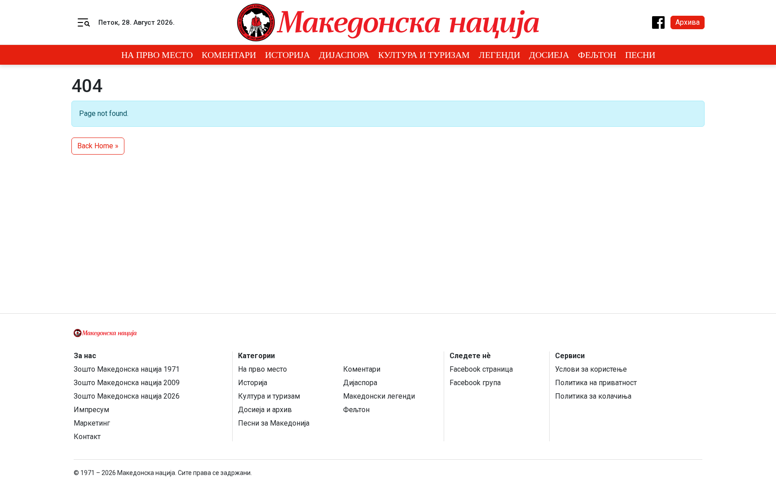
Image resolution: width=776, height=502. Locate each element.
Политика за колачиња (593, 396)
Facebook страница (481, 369)
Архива (687, 22)
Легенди (499, 55)
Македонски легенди (379, 396)
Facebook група (475, 382)
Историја (287, 55)
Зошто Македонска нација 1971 (127, 369)
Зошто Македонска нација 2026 (127, 396)
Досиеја (549, 55)
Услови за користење (591, 369)
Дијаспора (344, 55)
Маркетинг (92, 423)
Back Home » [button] (98, 146)
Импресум (91, 409)
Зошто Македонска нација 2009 (127, 382)
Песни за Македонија (273, 423)
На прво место (157, 55)
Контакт (87, 436)
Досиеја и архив (265, 409)
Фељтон (597, 55)
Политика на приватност (596, 382)
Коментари (229, 55)
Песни (640, 55)
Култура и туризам (424, 55)
